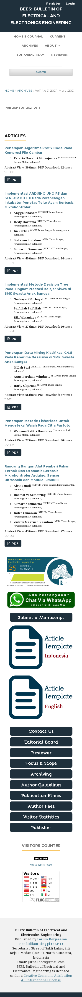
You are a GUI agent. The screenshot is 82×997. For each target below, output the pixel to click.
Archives (30, 45)
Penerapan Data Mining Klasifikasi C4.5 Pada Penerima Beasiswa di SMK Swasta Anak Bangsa (39, 357)
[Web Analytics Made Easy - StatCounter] (41, 859)
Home (9, 90)
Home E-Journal (28, 36)
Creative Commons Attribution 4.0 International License (46, 977)
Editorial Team (30, 54)
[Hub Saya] (41, 607)
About (51, 45)
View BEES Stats (41, 865)
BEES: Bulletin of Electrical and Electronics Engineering (41, 16)
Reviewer (60, 54)
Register (53, 3)
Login (70, 3)
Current (58, 36)
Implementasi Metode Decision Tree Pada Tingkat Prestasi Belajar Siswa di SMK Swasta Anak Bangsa (38, 289)
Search (41, 72)
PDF (14, 179)
